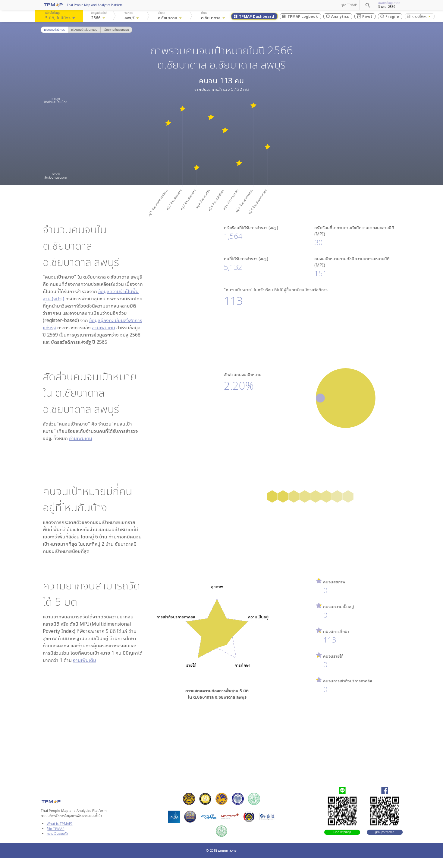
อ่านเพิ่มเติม (103, 327)
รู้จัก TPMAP (349, 5)
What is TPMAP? (60, 823)
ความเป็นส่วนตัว (57, 833)
